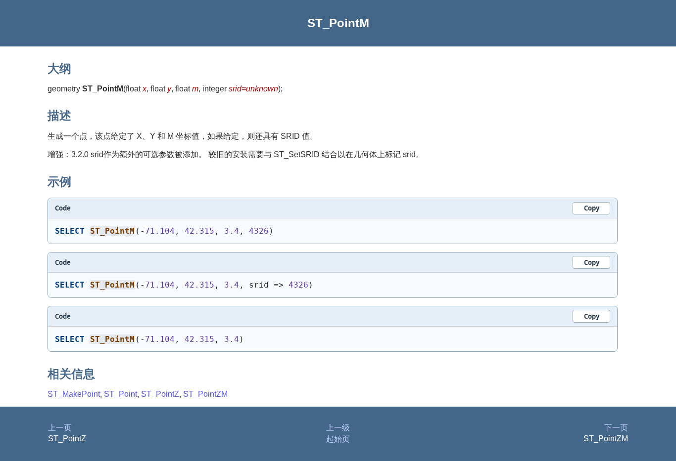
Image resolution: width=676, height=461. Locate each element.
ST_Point (120, 394)
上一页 (60, 427)
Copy (591, 208)
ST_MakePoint (74, 394)
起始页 (338, 439)
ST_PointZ (160, 394)
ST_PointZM (205, 394)
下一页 (616, 427)
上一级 (338, 427)
